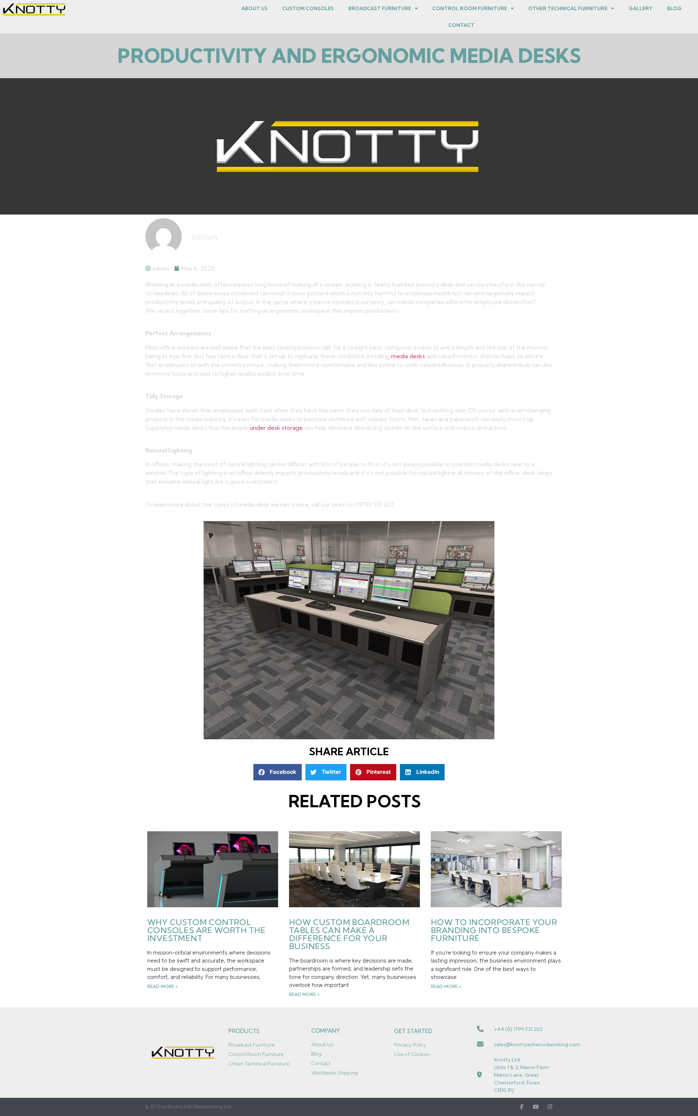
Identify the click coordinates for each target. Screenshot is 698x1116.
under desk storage (276, 427)
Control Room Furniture (469, 8)
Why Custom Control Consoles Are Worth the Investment (206, 930)
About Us (254, 8)
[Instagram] (550, 1106)
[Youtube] (535, 1106)
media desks (408, 356)
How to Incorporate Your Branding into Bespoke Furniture (494, 930)
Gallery (641, 8)
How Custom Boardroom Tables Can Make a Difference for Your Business (349, 934)
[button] (277, 772)
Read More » (162, 986)
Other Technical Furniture (567, 8)
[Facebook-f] (521, 1106)
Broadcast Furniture (379, 8)
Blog (674, 8)
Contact (461, 25)
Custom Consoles (308, 8)
